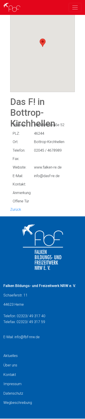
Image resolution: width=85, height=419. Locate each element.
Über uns (10, 365)
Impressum (12, 384)
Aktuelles (10, 356)
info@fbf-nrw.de (27, 337)
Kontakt (9, 375)
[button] (42, 43)
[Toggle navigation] (75, 7)
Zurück (15, 209)
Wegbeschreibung (17, 402)
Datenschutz (13, 393)
